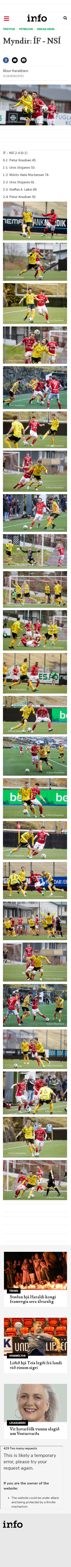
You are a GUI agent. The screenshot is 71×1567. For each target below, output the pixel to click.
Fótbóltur (26, 29)
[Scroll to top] (60, 1556)
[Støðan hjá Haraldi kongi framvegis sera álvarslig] (35, 1271)
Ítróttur (9, 29)
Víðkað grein (45, 29)
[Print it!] (25, 60)
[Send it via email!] (16, 60)
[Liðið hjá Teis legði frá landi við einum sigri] (35, 1337)
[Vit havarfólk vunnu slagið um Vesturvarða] (35, 1403)
